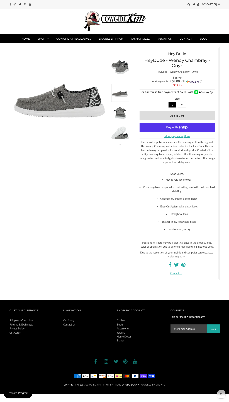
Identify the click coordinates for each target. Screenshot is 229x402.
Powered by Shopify (153, 385)
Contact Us (69, 324)
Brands (121, 340)
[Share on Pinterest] (183, 265)
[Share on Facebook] (170, 265)
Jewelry (121, 332)
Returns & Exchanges (21, 324)
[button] (177, 81)
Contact (186, 38)
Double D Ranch (111, 38)
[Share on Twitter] (176, 265)
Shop (41, 38)
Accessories (123, 328)
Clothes (121, 320)
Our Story (68, 320)
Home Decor (124, 336)
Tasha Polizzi (140, 38)
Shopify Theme (112, 385)
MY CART (211, 4)
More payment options (177, 136)
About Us (165, 38)
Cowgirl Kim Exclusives (73, 38)
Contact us (176, 273)
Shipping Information (21, 320)
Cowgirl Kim (93, 385)
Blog (203, 38)
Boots (120, 324)
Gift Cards (15, 332)
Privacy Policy (17, 328)
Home (26, 38)
